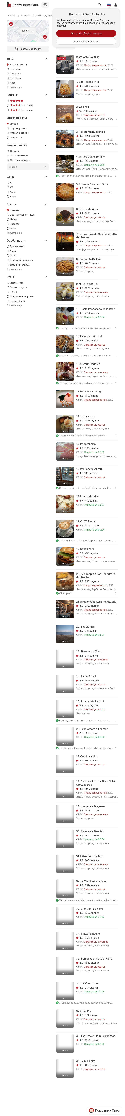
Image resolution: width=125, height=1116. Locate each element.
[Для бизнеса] (45, 5)
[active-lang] (108, 5)
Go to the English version (86, 33)
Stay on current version (86, 41)
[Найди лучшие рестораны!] (23, 4)
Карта (29, 30)
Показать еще (14, 87)
